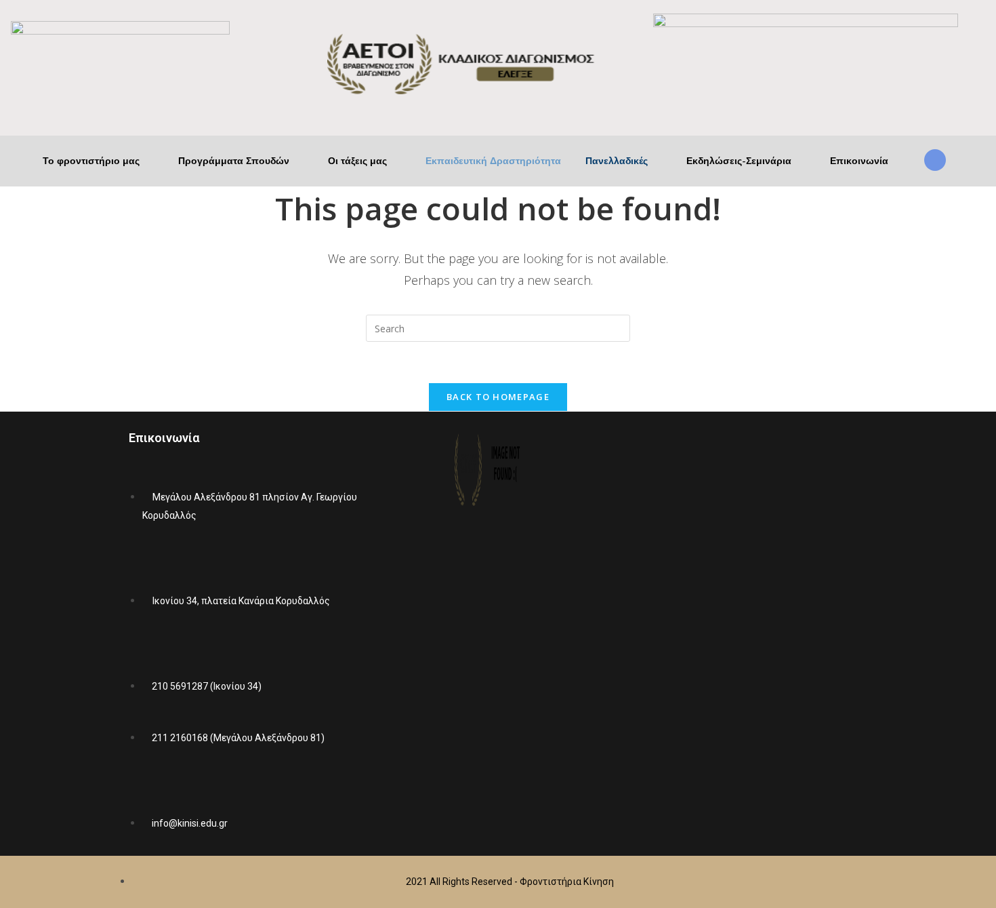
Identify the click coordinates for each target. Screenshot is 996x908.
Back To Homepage (498, 397)
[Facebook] (715, 631)
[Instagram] (795, 631)
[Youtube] (755, 631)
